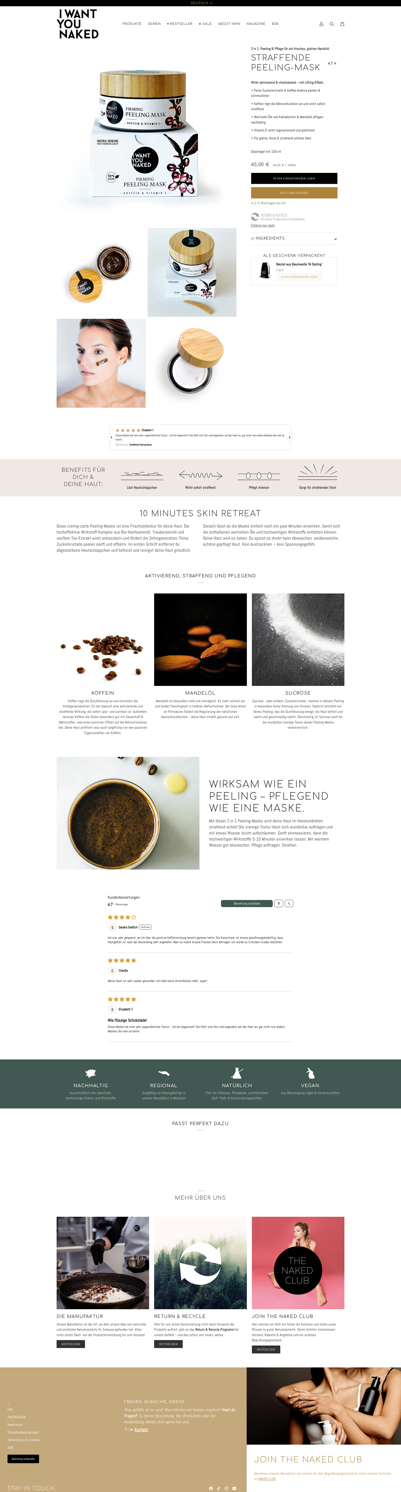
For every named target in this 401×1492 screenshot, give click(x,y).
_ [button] (8, 1402)
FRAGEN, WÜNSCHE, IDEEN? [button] (154, 1402)
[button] (132, 24)
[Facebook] (211, 1488)
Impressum (15, 1424)
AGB (10, 1447)
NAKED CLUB (266, 1479)
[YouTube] (234, 1488)
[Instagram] (226, 1488)
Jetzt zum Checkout (294, 193)
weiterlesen (71, 1344)
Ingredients (270, 238)
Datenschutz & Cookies (24, 1440)
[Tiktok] (218, 1488)
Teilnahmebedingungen (23, 1432)
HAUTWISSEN (16, 1417)
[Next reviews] (289, 437)
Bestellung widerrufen (23, 1459)
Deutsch (199, 3)
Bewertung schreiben (247, 903)
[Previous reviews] (111, 437)
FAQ (10, 1409)
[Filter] (278, 903)
